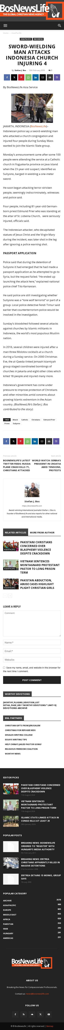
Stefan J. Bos (20, 70)
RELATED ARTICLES (15, 532)
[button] (5, 25)
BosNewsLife (38, 126)
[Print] (50, 77)
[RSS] (24, 1014)
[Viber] (57, 77)
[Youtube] (49, 1014)
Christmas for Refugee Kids (20, 730)
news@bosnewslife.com (37, 993)
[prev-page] (5, 596)
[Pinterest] (21, 77)
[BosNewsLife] (32, 10)
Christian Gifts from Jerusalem (22, 725)
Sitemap (49, 1026)
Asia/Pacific (16, 33)
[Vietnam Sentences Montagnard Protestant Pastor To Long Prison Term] (11, 564)
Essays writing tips (16, 739)
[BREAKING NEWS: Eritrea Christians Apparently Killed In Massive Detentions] (11, 862)
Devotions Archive (15, 708)
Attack (15, 419)
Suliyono (16, 423)
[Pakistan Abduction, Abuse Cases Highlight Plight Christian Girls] (11, 584)
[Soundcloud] (32, 1014)
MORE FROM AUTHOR (42, 532)
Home (6, 33)
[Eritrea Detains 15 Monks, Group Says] (11, 879)
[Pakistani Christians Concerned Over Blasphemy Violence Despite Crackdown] (11, 545)
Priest (7, 423)
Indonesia (38, 39)
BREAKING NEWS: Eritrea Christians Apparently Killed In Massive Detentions (40, 862)
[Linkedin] (35, 77)
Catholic (24, 419)
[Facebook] (7, 77)
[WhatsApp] (28, 77)
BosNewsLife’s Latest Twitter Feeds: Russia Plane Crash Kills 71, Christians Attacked (16, 465)
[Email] (43, 77)
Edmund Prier (49, 419)
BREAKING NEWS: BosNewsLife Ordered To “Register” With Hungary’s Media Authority (38, 846)
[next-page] (10, 596)
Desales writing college (18, 734)
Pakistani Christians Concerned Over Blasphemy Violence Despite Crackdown (36, 547)
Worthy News (13, 753)
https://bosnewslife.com (32, 506)
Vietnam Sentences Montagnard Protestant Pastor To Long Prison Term (40, 566)
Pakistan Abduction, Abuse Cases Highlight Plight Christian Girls (37, 584)
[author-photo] (32, 497)
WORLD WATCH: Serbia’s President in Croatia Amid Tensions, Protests (46, 465)
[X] (14, 77)
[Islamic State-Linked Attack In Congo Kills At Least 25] (11, 821)
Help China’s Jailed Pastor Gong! (23, 744)
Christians (36, 419)
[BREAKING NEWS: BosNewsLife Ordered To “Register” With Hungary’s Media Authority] (11, 846)
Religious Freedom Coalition (21, 749)
